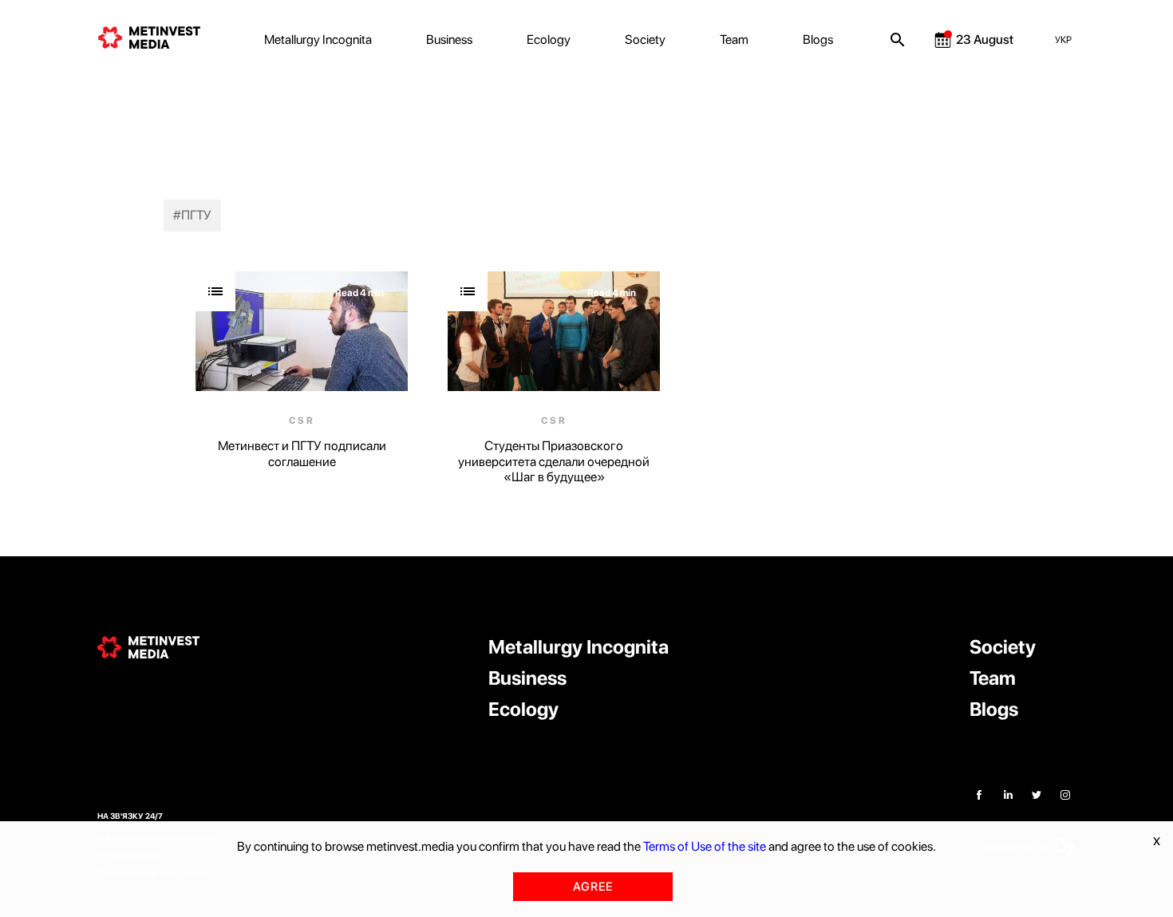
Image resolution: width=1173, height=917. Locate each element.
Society (645, 39)
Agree (593, 886)
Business (449, 39)
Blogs (818, 39)
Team (734, 39)
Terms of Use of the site (704, 846)
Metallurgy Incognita (318, 39)
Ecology (549, 39)
